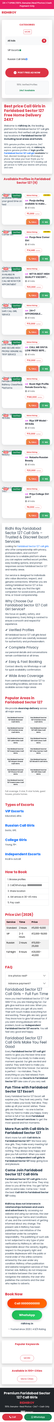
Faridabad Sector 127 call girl (19, 153)
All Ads (26, 40)
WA (46, 222)
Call (34, 222)
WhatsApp (27, 1315)
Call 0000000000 (27, 1303)
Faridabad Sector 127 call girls (33, 546)
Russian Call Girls (16, 59)
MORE (27, 31)
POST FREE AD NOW (29, 72)
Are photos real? (17, 975)
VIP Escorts (13, 50)
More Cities (27, 1379)
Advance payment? (19, 983)
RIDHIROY (9, 12)
